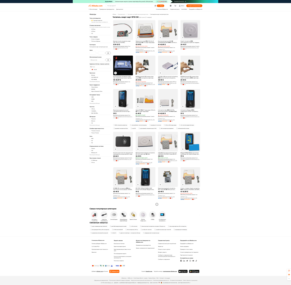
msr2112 (134, 128)
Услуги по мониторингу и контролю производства (122, 257)
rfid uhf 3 (114, 232)
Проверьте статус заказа (186, 249)
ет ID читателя (134, 226)
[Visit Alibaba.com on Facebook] (181, 261)
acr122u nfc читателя (146, 229)
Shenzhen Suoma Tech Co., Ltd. (120, 47)
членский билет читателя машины (139, 125)
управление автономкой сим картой (100, 232)
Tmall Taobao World (138, 278)
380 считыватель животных (121, 125)
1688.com (130, 278)
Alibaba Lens (100, 271)
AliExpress (123, 278)
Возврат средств (162, 252)
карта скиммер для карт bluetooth (99, 226)
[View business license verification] (159, 282)
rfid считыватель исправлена (167, 128)
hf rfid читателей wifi (118, 229)
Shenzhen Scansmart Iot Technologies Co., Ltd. (190, 83)
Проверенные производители (143, 245)
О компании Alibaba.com (98, 240)
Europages (167, 278)
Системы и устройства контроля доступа (138, 14)
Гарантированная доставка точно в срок (122, 250)
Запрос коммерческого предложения (145, 248)
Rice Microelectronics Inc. (119, 83)
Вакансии (94, 252)
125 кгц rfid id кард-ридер (170, 125)
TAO (157, 278)
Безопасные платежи (119, 243)
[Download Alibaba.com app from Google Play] (194, 271)
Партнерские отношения (186, 255)
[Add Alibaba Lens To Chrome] (114, 271)
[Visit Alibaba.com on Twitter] (187, 261)
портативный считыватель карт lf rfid (148, 128)
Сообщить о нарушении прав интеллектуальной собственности (166, 255)
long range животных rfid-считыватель (178, 226)
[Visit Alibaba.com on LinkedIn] (184, 261)
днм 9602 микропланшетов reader (119, 226)
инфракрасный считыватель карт (152, 232)
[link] (289, 271)
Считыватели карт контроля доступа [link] (159, 14)
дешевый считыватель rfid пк (121, 128)
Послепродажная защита (120, 253)
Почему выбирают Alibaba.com (99, 243)
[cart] (175, 6)
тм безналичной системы (183, 128)
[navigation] (100, 109)
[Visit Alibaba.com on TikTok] (196, 261)
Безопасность (121, 14)
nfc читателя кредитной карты (187, 125)
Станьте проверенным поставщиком (189, 252)
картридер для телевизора (181, 229)
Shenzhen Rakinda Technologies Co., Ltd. (145, 84)
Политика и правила (119, 260)
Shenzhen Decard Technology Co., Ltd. (190, 47)
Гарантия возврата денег (120, 246)
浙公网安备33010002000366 (170, 282)
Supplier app (149, 271)
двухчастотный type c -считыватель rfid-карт (130, 232)
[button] (155, 6)
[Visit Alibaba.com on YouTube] (193, 261)
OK (108, 53)
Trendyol (162, 278)
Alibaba (114, 14)
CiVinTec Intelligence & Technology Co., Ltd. (123, 116)
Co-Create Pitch (95, 246)
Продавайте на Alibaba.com (186, 243)
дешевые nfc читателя (156, 125)
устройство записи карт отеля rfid (163, 229)
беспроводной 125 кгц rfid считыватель (100, 229)
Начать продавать (184, 246)
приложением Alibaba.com (170, 271)
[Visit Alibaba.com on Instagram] (190, 261)
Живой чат (160, 246)
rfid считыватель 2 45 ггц (132, 229)
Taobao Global (151, 278)
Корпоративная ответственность (100, 249)
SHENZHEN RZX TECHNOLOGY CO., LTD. (145, 50)
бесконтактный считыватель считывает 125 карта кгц (153, 226)
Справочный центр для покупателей (167, 243)
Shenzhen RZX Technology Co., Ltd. (166, 50)
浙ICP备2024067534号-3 (184, 282)
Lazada (145, 278)
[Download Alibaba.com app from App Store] (183, 271)
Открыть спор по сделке (164, 249)
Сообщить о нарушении (164, 259)
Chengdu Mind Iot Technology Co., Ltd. (167, 83)
